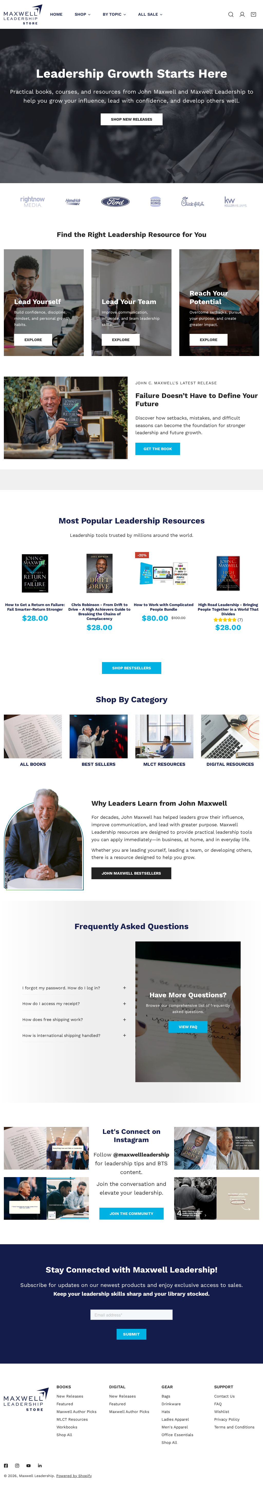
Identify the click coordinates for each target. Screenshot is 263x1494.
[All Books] (33, 736)
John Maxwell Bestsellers (131, 873)
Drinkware (171, 1404)
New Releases (70, 1396)
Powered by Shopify (74, 1476)
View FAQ (188, 1027)
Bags (166, 1396)
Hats (166, 1411)
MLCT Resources (72, 1419)
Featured (65, 1404)
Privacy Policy (227, 1419)
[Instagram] (17, 1466)
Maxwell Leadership (36, 1476)
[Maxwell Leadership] (23, 14)
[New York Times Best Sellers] (99, 736)
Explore (33, 339)
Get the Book (158, 449)
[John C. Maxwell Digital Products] (230, 736)
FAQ (218, 1404)
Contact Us (224, 1396)
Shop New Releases (131, 119)
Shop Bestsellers (131, 668)
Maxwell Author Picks (77, 1411)
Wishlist (221, 1411)
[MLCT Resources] (164, 736)
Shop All (64, 1435)
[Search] (231, 14)
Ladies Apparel (175, 1419)
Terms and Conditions (234, 1427)
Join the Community (131, 1213)
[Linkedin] (39, 1466)
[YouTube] (28, 1466)
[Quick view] (56, 591)
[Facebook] (6, 1466)
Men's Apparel (175, 1427)
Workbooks (67, 1427)
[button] (253, 14)
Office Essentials (177, 1435)
